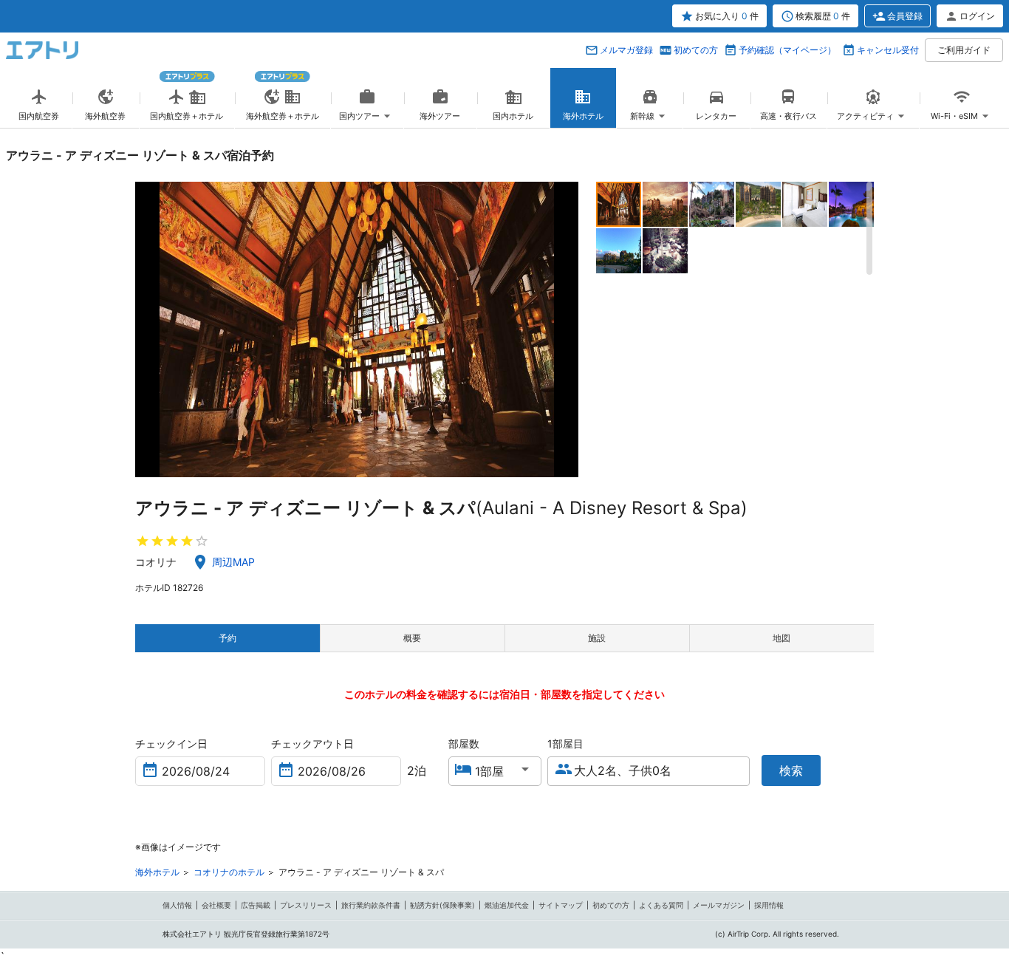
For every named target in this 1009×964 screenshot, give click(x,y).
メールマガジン (719, 904)
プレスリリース (306, 904)
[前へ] (148, 329)
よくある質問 (661, 904)
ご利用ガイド (964, 49)
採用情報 (769, 904)
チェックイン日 (171, 743)
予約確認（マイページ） (787, 49)
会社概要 (216, 904)
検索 (791, 770)
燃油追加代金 (507, 904)
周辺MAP (233, 562)
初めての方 (696, 49)
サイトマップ (560, 904)
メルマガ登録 (626, 49)
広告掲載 (255, 904)
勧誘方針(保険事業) (442, 904)
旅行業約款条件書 (370, 904)
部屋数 (463, 743)
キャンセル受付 (888, 49)
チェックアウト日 (312, 743)
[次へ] (565, 329)
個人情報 (177, 904)
